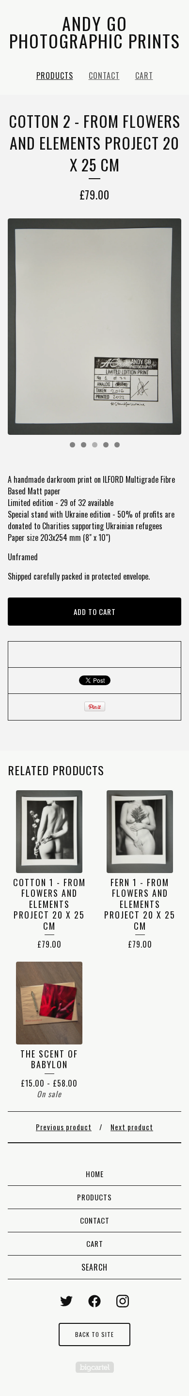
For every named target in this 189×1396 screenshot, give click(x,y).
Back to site (94, 1334)
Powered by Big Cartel (95, 1367)
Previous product (64, 1126)
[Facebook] (94, 1301)
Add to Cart (95, 611)
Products (54, 75)
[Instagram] (123, 1301)
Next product (131, 1126)
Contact (104, 75)
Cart (144, 75)
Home (95, 1173)
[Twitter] (66, 1301)
